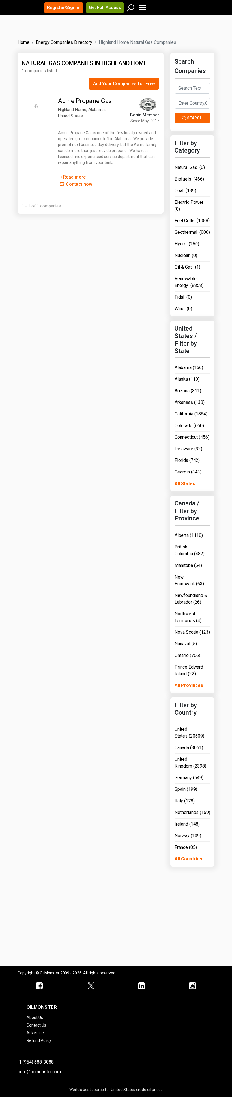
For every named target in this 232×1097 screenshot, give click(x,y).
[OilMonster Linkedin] (141, 986)
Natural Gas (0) (190, 167)
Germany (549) (189, 777)
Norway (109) (188, 835)
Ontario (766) (187, 655)
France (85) (186, 847)
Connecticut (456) (192, 437)
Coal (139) (185, 190)
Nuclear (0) (186, 255)
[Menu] (142, 6)
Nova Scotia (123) (192, 632)
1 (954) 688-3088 (36, 1062)
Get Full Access (105, 7)
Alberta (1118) (189, 535)
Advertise (35, 1032)
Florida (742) (187, 460)
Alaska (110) (187, 379)
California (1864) (191, 414)
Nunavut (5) (186, 643)
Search (194, 118)
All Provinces (189, 685)
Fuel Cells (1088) (192, 220)
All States (185, 483)
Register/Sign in (63, 7)
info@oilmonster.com (40, 1071)
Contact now (78, 184)
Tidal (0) (183, 297)
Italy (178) (185, 801)
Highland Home (72, 109)
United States (70, 116)
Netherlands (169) (192, 812)
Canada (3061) (189, 747)
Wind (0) (183, 308)
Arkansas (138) (190, 402)
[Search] (130, 6)
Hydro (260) (187, 244)
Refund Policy (39, 1040)
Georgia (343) (188, 472)
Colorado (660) (189, 425)
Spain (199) (186, 789)
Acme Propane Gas (85, 100)
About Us (35, 1017)
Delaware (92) (188, 448)
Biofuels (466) (189, 179)
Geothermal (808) (192, 232)
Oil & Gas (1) (187, 267)
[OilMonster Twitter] (90, 986)
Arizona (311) (188, 390)
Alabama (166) (189, 367)
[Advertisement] (88, 32)
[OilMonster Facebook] (39, 986)
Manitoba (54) (188, 565)
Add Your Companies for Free (124, 83)
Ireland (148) (187, 824)
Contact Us (36, 1025)
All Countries (188, 859)
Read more (74, 177)
